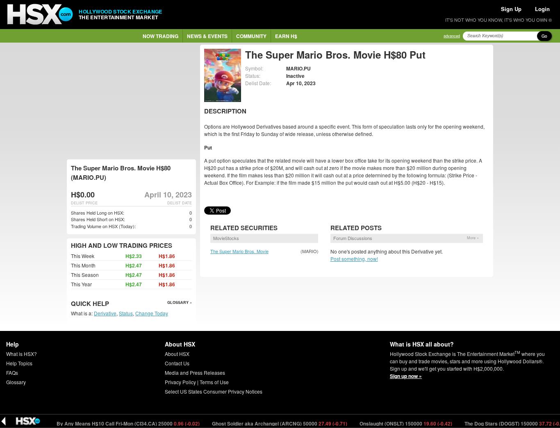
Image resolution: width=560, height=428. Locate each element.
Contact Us (177, 363)
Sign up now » (406, 376)
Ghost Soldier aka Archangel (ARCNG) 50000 (273, 423)
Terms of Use (214, 381)
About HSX (177, 353)
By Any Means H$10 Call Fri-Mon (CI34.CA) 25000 (121, 423)
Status (126, 313)
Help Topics (19, 363)
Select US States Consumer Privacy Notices (213, 391)
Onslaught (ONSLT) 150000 (399, 423)
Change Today (151, 313)
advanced (452, 36)
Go (544, 36)
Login (542, 9)
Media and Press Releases (195, 372)
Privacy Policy (180, 381)
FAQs (12, 372)
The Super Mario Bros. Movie (239, 251)
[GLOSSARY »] (110, 304)
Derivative (105, 313)
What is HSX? (21, 353)
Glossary (16, 381)
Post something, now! (354, 258)
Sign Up (511, 9)
